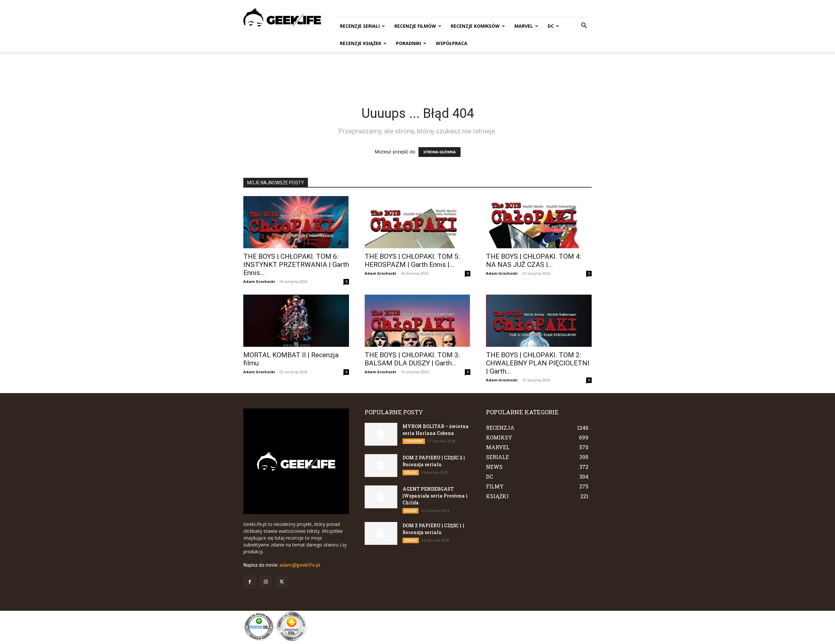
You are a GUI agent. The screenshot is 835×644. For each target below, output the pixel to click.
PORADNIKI (408, 43)
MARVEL (523, 26)
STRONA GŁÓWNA (439, 152)
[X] (281, 581)
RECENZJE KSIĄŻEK (360, 43)
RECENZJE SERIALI (360, 26)
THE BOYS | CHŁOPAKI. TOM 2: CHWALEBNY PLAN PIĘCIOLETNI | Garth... (537, 363)
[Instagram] (265, 581)
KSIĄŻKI (410, 510)
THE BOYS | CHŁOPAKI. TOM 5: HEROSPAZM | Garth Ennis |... (412, 260)
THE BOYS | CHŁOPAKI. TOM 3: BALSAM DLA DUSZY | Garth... (412, 359)
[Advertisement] (417, 74)
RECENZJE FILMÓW (415, 26)
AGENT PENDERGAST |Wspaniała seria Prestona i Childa (435, 496)
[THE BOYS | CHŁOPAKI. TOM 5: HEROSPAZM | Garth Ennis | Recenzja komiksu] (417, 222)
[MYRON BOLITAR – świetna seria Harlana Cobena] (381, 434)
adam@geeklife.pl (299, 565)
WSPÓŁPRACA (451, 43)
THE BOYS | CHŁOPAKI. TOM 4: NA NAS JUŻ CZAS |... (533, 260)
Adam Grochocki (259, 281)
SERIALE (410, 472)
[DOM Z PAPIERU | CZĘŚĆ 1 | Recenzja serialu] (381, 533)
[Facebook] (249, 581)
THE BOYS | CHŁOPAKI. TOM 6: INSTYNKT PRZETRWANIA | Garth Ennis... (296, 265)
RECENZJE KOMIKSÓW (475, 26)
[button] (584, 26)
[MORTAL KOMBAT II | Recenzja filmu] (296, 321)
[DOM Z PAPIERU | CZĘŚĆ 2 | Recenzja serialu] (381, 465)
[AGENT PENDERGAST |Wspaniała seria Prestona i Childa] (381, 496)
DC (551, 26)
